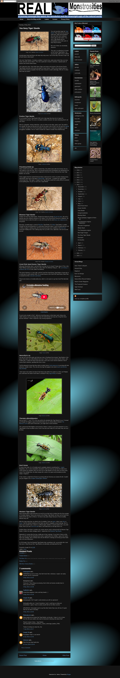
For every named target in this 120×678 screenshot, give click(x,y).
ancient (77, 54)
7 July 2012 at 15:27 (28, 629)
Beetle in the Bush (39, 52)
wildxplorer (44, 462)
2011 (78, 253)
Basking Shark (82, 215)
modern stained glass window (39, 478)
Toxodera (21, 553)
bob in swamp (44, 113)
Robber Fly (22, 561)
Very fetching (22, 368)
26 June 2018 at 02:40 (29, 644)
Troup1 (43, 352)
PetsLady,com (27, 615)
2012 (78, 184)
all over (55, 216)
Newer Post (23, 655)
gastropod (77, 86)
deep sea (77, 57)
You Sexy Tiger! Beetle (84, 235)
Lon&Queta (44, 164)
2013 (78, 182)
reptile (76, 124)
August (80, 196)
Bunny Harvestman (95, 113)
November (81, 189)
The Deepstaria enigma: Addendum (84, 222)
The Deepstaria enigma (84, 230)
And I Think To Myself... (81, 265)
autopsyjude (26, 571)
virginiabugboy (44, 312)
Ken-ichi (44, 508)
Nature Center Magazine (81, 281)
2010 (78, 255)
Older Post (65, 655)
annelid (77, 80)
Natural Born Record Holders (83, 279)
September (81, 194)
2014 (78, 180)
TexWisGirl (26, 590)
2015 (78, 177)
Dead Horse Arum (83, 205)
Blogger (69, 674)
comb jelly (77, 73)
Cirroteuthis (81, 240)
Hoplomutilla (41, 178)
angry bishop (52, 373)
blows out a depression (60, 220)
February (81, 247)
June (79, 201)
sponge (77, 67)
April (79, 243)
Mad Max (40, 224)
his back (60, 216)
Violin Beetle (81, 210)
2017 (78, 172)
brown (20, 523)
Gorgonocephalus (83, 213)
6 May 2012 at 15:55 (28, 611)
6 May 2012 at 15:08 (28, 587)
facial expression (53, 365)
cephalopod (78, 83)
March (80, 245)
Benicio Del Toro (25, 269)
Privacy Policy (65, 19)
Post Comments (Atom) (48, 661)
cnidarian (77, 70)
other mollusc (78, 89)
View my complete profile (82, 298)
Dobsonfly (93, 98)
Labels (47, 19)
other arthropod (79, 108)
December (81, 186)
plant (76, 137)
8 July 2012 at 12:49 (28, 636)
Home (21, 19)
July (79, 199)
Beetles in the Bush (49, 261)
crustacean (78, 102)
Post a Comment (26, 647)
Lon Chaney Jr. (65, 267)
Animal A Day (78, 268)
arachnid (77, 99)
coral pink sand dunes (35, 275)
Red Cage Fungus (83, 232)
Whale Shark (81, 228)
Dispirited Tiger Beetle (55, 531)
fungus (76, 140)
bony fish (77, 118)
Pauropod (80, 237)
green (54, 521)
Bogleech (77, 271)
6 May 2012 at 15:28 (28, 594)
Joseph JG (26, 598)
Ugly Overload (79, 287)
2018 (78, 170)
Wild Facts (77, 289)
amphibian (77, 121)
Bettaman (44, 415)
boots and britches (62, 367)
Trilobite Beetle (23, 555)
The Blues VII (22, 558)
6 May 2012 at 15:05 (28, 577)
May (79, 203)
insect (24, 549)
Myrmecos (77, 276)
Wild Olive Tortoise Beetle (26, 564)
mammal (77, 130)
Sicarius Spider (94, 127)
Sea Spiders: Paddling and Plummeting (93, 144)
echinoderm (78, 92)
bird (76, 127)
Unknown (25, 640)
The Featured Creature (81, 284)
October (80, 191)
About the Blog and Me (34, 19)
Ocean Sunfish (82, 208)
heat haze (63, 228)
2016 (78, 175)
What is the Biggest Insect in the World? (94, 83)
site (76, 148)
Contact (55, 19)
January (80, 250)
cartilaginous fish (79, 115)
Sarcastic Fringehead (84, 225)
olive (64, 521)
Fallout (53, 224)
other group (78, 143)
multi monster (78, 59)
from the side (35, 526)
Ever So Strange (79, 273)
